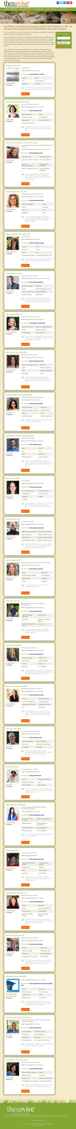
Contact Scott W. (10, 83)
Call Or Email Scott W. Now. (36, 74)
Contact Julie (9, 496)
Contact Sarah (10, 953)
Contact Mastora (11, 822)
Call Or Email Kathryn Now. (36, 361)
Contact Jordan (10, 291)
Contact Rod (9, 453)
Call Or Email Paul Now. (35, 737)
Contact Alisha (10, 1077)
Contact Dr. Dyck (10, 537)
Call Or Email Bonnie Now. (36, 654)
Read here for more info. (38, 1125)
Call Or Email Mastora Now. (36, 815)
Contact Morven (10, 704)
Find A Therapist (11, 9)
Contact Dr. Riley (10, 868)
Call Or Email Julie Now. (35, 487)
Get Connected (25, 9)
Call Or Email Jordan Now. (36, 282)
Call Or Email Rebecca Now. (36, 243)
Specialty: (59, 40)
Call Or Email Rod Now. (35, 444)
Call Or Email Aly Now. (35, 775)
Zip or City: (59, 36)
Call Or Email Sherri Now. (36, 153)
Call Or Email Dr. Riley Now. (36, 859)
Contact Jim (9, 1035)
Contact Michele (10, 910)
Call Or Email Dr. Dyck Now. (36, 528)
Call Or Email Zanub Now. (36, 403)
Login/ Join (62, 9)
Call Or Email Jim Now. (35, 1027)
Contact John (9, 619)
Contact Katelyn (10, 209)
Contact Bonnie (10, 663)
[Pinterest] (67, 2)
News (48, 9)
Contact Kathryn (10, 370)
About (54, 9)
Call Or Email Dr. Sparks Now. (37, 323)
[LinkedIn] (64, 2)
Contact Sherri (10, 160)
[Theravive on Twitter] (61, 2)
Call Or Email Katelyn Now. (36, 200)
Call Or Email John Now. (35, 611)
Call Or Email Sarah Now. (36, 944)
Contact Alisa (9, 119)
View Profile (25, 94)
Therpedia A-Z (38, 9)
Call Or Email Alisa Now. (35, 110)
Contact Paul (9, 746)
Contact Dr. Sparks (11, 332)
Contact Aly (9, 784)
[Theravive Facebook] (58, 2)
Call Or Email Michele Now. (36, 901)
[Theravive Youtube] (71, 2)
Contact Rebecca (10, 252)
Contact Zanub (10, 412)
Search (59, 46)
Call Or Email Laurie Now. (36, 568)
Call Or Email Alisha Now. (36, 1068)
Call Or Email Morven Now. (36, 695)
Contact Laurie (10, 578)
